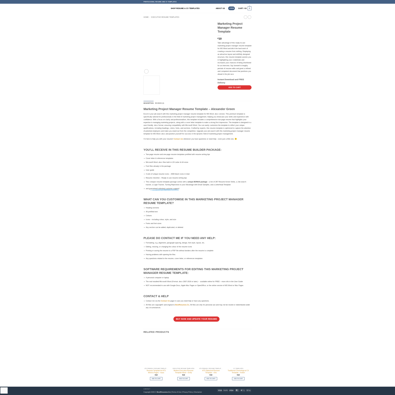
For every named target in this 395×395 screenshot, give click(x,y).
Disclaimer (198, 392)
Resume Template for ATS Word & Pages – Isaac (156, 371)
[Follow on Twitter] (246, 2)
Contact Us (165, 301)
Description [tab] (148, 103)
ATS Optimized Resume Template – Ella (211, 371)
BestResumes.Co (182, 305)
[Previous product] (249, 17)
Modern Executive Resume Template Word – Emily (183, 371)
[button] (231, 8)
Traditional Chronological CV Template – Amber (238, 371)
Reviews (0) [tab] (159, 103)
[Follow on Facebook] (242, 2)
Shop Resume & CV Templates (185, 8)
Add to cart (234, 87)
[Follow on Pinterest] (250, 2)
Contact (146, 389)
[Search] (168, 8)
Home (146, 17)
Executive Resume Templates (165, 17)
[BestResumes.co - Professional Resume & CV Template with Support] (153, 8)
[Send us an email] (248, 2)
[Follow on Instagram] (244, 2)
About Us (220, 8)
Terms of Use (176, 392)
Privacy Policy (187, 392)
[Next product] (245, 17)
